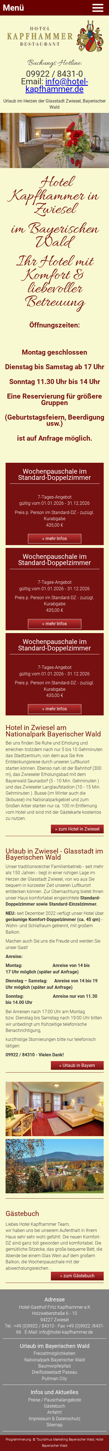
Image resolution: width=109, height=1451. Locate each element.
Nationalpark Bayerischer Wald (54, 1359)
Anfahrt (54, 1412)
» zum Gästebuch (77, 1275)
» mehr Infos (54, 538)
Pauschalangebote (62, 1400)
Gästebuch (54, 1406)
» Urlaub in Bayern (77, 1065)
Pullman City (54, 1378)
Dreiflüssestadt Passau (54, 1372)
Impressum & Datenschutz (54, 1418)
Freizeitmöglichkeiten (54, 1353)
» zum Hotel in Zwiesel (77, 829)
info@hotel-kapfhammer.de (56, 85)
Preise (34, 1400)
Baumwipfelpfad (54, 1366)
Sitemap (54, 1424)
